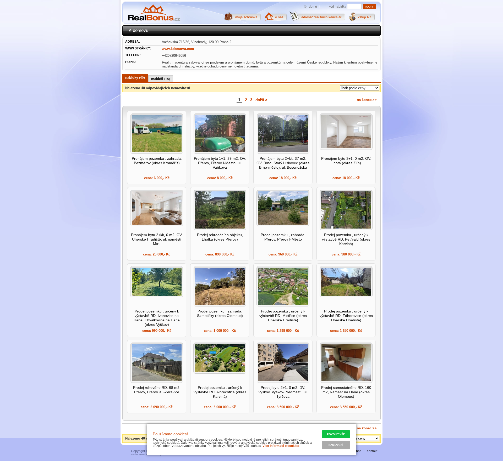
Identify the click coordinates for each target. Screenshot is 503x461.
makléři (160, 79)
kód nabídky (337, 6)
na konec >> (367, 100)
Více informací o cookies (281, 445)
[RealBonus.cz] (153, 12)
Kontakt (372, 451)
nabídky (135, 77)
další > (261, 100)
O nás (357, 451)
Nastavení (336, 444)
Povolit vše (336, 434)
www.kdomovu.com (178, 49)
